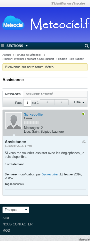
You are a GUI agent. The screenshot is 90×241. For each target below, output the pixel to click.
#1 (84, 141)
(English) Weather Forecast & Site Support (28, 58)
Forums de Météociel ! (29, 54)
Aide (6, 218)
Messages (12, 94)
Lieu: (27, 131)
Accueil (6, 54)
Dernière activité (39, 94)
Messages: (32, 128)
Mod (6, 230)
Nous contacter (17, 224)
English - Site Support (71, 58)
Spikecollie (33, 114)
